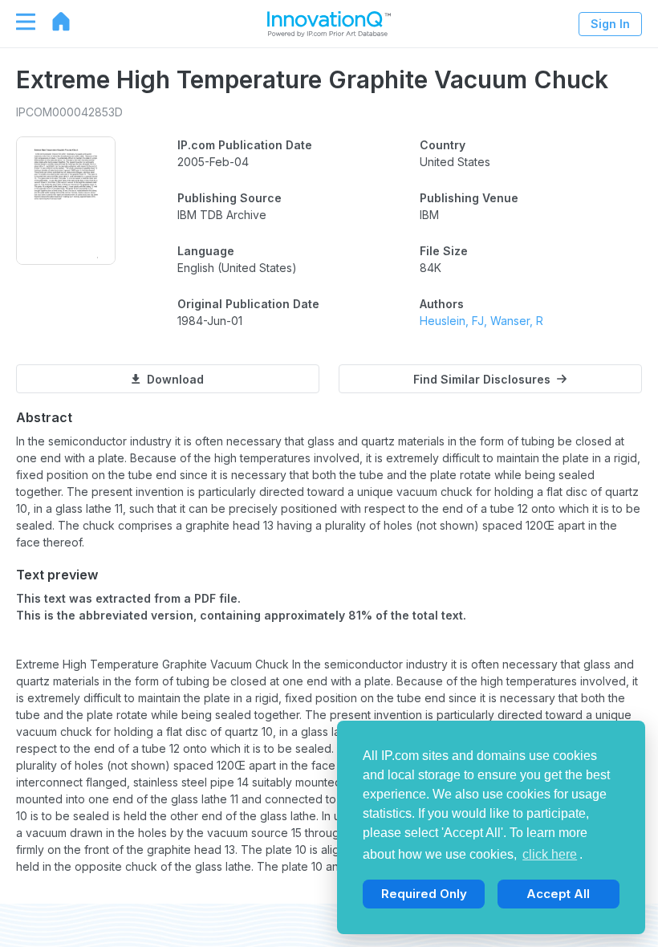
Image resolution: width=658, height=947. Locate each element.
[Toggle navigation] (17, 21)
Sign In (610, 23)
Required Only (424, 893)
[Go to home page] (53, 21)
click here (549, 854)
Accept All (558, 893)
